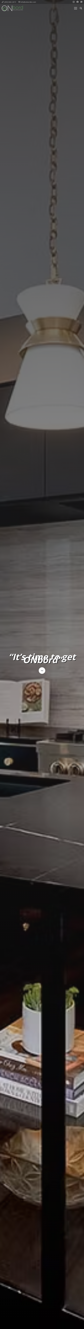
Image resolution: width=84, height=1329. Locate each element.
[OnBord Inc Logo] (12, 8)
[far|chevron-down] (42, 670)
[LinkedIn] (81, 2)
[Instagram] (74, 2)
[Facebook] (78, 2)
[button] (76, 8)
